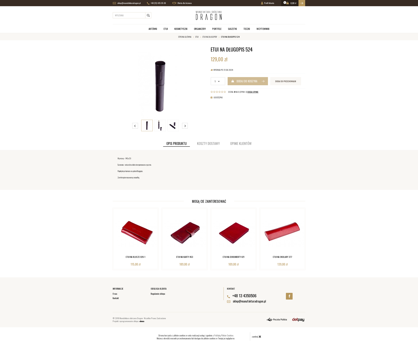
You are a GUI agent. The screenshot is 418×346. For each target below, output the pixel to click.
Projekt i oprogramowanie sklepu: (128, 321)
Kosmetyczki (180, 28)
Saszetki (232, 28)
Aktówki (153, 28)
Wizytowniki (263, 28)
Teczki (246, 28)
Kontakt (116, 298)
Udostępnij (218, 97)
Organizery (200, 28)
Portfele (216, 28)
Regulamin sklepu (158, 293)
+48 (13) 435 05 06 (158, 3)
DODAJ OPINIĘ (253, 91)
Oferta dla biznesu (184, 3)
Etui (166, 28)
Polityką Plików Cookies (223, 335)
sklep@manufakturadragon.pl (129, 3)
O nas (115, 293)
